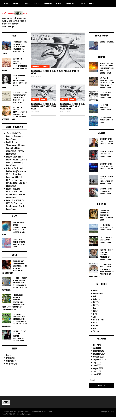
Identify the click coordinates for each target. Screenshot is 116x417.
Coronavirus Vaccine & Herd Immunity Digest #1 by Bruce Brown (43, 106)
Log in (8, 354)
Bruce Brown (98, 293)
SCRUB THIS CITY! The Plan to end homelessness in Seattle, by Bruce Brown (16, 181)
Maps (95, 322)
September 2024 (99, 359)
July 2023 (97, 362)
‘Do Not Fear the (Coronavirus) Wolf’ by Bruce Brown (16, 171)
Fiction (95, 313)
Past (72, 99)
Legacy (82, 3)
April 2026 (97, 347)
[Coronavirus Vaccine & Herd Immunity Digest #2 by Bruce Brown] (72, 92)
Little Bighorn (98, 319)
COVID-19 (96, 302)
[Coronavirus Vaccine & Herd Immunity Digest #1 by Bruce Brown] (43, 92)
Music (59, 3)
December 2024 (99, 350)
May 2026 (97, 344)
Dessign (112, 411)
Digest (37, 3)
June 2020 (97, 374)
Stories (26, 3)
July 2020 (97, 371)
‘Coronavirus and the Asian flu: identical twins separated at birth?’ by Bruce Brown (16, 149)
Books (15, 3)
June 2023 (97, 365)
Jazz (94, 316)
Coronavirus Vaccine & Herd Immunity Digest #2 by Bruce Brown (72, 106)
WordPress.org (11, 363)
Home (6, 3)
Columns (48, 3)
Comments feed (12, 360)
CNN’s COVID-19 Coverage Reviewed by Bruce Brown (14, 136)
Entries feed (11, 357)
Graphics (70, 3)
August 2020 (98, 368)
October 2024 (98, 356)
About (92, 3)
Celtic (95, 296)
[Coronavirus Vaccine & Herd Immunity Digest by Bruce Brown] (58, 50)
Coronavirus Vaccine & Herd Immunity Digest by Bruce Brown (55, 72)
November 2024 (99, 353)
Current (35, 66)
